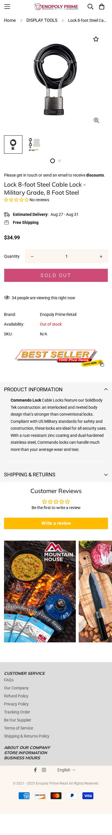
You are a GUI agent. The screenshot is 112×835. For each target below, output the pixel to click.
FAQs (8, 680)
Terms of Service (18, 728)
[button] (16, 199)
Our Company (16, 688)
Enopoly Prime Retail (58, 314)
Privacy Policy (16, 704)
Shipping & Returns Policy (26, 736)
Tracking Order (17, 712)
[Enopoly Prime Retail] (56, 6)
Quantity (12, 256)
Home (10, 20)
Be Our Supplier (17, 720)
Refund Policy (16, 696)
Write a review (56, 523)
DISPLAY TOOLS (41, 20)
